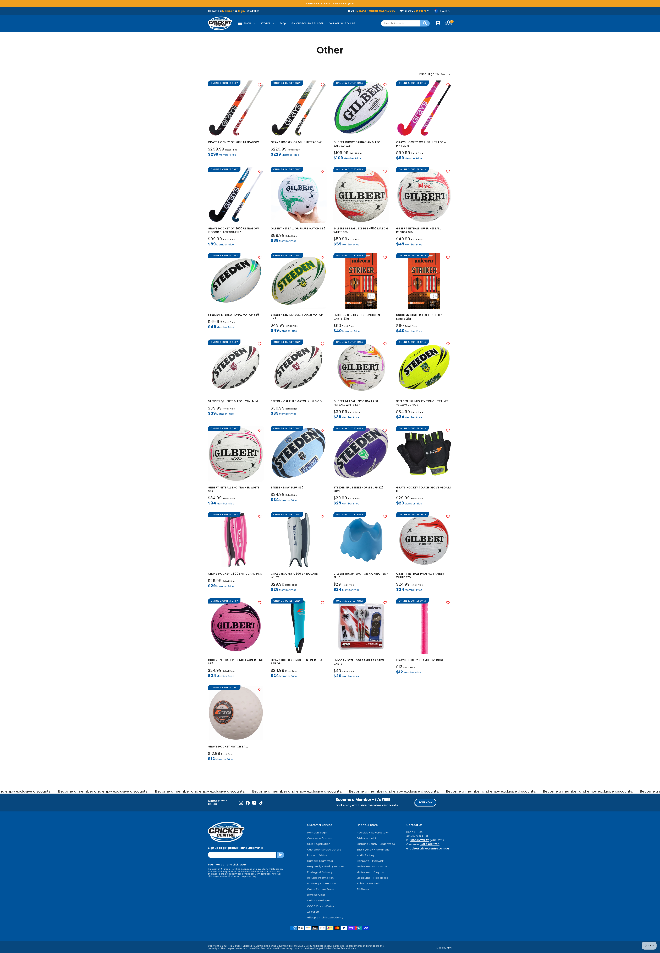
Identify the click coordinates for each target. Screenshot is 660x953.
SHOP (247, 23)
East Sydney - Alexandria (373, 849)
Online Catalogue (319, 900)
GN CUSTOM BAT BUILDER (308, 23)
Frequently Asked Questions (325, 866)
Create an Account (320, 838)
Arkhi (449, 947)
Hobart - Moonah (368, 883)
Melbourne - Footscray (372, 866)
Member (228, 11)
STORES (265, 23)
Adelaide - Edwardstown (373, 832)
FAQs (283, 23)
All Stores (363, 889)
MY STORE (413, 11)
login (241, 11)
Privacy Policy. (348, 948)
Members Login (317, 832)
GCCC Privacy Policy (320, 906)
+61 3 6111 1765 (429, 844)
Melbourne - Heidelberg (372, 878)
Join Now (425, 802)
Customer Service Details (324, 849)
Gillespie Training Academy (325, 917)
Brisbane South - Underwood (376, 844)
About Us (313, 912)
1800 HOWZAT (419, 840)
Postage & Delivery (319, 872)
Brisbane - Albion (368, 838)
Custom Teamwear (320, 861)
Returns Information (320, 878)
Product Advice (317, 855)
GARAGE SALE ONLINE (342, 23)
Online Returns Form (320, 889)
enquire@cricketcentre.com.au (427, 848)
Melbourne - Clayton (370, 872)
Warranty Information (321, 883)
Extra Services (316, 895)
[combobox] (400, 23)
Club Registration (318, 844)
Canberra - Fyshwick (370, 861)
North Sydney (365, 855)
